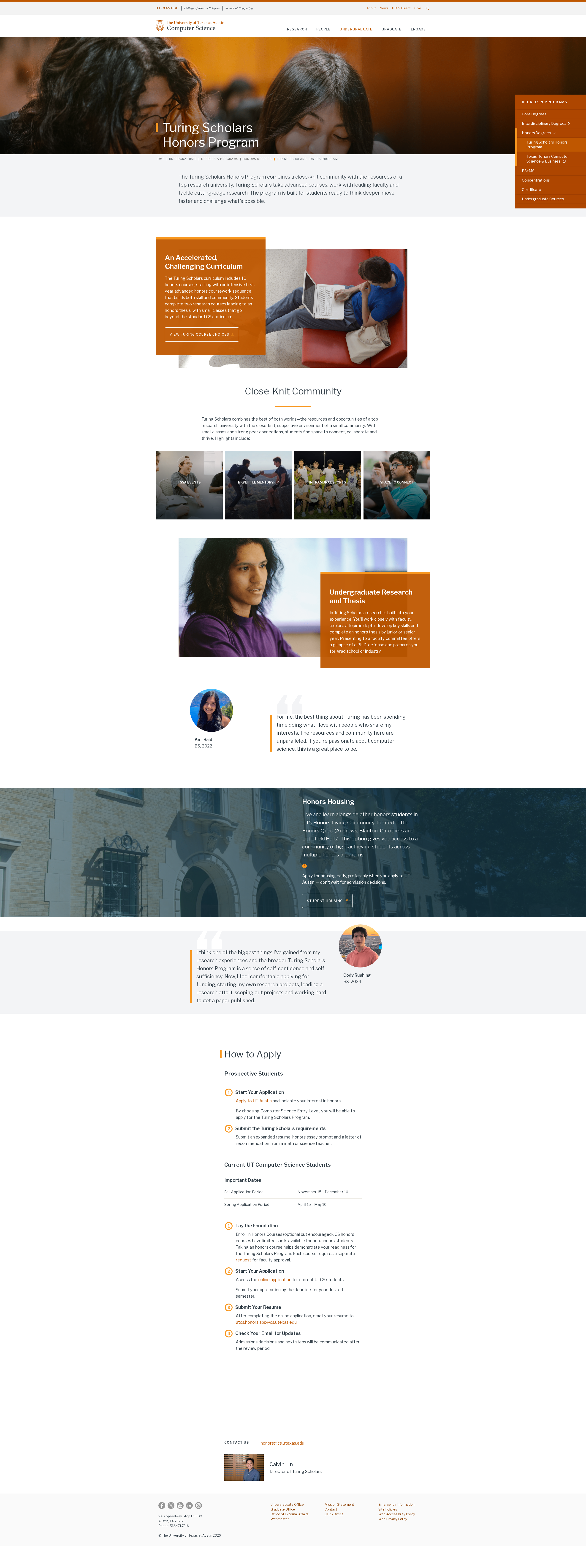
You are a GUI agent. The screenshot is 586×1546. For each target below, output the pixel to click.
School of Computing (239, 8)
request (243, 1260)
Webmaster (280, 1519)
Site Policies (387, 1509)
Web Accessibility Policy (396, 1514)
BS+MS (528, 171)
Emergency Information (396, 1504)
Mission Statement (339, 1504)
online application (274, 1279)
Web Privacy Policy (392, 1519)
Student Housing (325, 901)
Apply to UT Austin (254, 1100)
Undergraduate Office (287, 1504)
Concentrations (536, 180)
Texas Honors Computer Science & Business (547, 158)
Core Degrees (534, 114)
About (371, 8)
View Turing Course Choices (199, 334)
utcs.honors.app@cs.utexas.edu (266, 1322)
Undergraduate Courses (543, 199)
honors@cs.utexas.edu (282, 1443)
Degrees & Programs (544, 102)
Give (417, 8)
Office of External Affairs (290, 1514)
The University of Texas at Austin (187, 1535)
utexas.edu (167, 8)
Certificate (531, 189)
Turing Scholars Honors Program (547, 144)
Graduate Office (283, 1509)
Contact (331, 1509)
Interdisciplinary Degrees (544, 123)
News (384, 8)
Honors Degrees (536, 133)
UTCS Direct (401, 8)
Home (160, 159)
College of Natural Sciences (202, 8)
